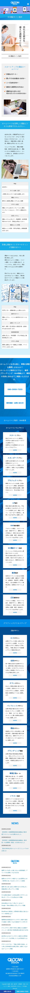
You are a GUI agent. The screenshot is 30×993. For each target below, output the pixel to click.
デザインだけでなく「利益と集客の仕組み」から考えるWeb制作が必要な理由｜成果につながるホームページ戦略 (14, 946)
